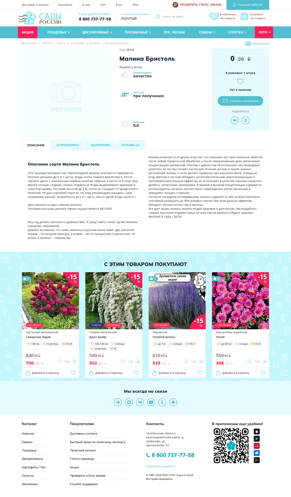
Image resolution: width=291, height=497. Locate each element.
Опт (103, 4)
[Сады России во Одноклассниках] (162, 402)
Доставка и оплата (35, 4)
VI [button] (115, 348)
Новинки (28, 433)
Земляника (30, 484)
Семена (27, 442)
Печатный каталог (83, 450)
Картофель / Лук (34, 467)
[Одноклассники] (246, 120)
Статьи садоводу (82, 459)
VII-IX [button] (69, 344)
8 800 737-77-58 (173, 455)
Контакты (65, 4)
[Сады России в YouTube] (151, 402)
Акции (74, 467)
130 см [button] (35, 344)
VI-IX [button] (258, 344)
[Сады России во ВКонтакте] (140, 402)
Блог (119, 4)
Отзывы (130, 145)
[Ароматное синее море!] (177, 300)
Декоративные (32, 459)
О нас (86, 4)
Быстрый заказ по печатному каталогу (98, 442)
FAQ (135, 4)
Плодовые (29, 450)
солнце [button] (120, 344)
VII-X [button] (192, 344)
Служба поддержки (84, 484)
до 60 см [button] (226, 344)
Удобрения (100, 145)
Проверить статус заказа (88, 475)
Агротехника (67, 145)
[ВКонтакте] (235, 120)
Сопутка (28, 475)
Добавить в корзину (45, 373)
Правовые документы (161, 466)
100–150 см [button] (101, 344)
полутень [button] (52, 344)
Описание (36, 145)
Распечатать (260, 43)
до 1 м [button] (161, 344)
